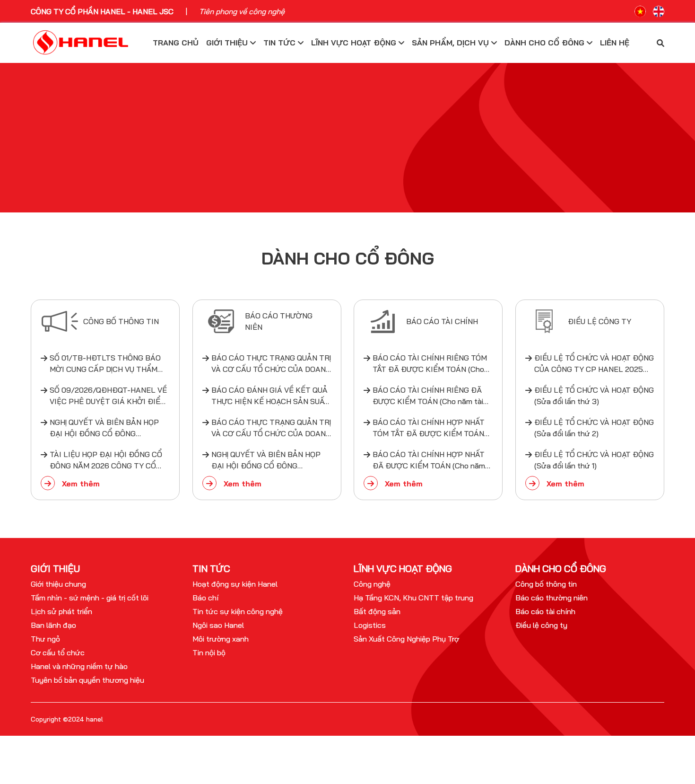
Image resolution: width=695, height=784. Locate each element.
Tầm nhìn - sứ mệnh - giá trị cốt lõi (89, 597)
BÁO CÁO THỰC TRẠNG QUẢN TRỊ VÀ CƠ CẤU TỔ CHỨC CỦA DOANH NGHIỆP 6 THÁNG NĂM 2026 (271, 364)
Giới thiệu (228, 42)
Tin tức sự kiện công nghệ (237, 611)
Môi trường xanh (220, 638)
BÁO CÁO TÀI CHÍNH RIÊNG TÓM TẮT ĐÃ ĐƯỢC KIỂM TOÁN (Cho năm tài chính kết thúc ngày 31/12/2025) (430, 364)
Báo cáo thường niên (551, 597)
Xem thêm (80, 483)
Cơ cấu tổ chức (58, 652)
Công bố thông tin (546, 584)
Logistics (370, 625)
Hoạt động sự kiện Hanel (235, 584)
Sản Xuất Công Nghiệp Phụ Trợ (406, 638)
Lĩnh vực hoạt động (355, 42)
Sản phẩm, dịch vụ (451, 42)
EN (658, 11)
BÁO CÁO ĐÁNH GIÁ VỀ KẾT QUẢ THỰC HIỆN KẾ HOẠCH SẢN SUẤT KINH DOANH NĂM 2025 (270, 396)
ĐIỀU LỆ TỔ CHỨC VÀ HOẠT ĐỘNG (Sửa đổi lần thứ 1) (594, 459)
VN (640, 11)
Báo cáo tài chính (545, 611)
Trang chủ (176, 42)
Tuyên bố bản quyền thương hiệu (87, 680)
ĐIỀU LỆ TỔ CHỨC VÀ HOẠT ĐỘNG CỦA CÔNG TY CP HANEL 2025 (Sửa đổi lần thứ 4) (594, 364)
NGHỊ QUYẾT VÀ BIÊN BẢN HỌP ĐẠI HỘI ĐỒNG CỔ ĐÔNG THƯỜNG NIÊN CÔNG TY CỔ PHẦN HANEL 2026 (104, 428)
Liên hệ (614, 42)
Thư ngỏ (45, 638)
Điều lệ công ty (541, 625)
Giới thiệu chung (58, 584)
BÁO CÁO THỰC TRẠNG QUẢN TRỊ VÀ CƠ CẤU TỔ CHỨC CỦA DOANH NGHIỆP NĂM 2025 (271, 428)
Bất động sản (377, 611)
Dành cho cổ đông (545, 42)
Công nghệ (372, 584)
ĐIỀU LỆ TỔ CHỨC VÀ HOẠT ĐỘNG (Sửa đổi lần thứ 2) (594, 427)
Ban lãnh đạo (53, 625)
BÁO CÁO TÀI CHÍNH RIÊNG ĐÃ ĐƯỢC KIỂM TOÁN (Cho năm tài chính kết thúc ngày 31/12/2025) (429, 396)
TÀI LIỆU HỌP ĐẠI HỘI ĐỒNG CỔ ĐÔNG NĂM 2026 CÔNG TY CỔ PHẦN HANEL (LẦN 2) (106, 460)
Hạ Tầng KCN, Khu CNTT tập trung (413, 597)
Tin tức (280, 42)
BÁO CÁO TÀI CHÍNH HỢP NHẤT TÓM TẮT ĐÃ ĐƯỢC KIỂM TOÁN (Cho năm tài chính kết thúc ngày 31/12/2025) (430, 428)
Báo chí (205, 597)
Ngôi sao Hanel (218, 625)
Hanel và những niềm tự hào (79, 666)
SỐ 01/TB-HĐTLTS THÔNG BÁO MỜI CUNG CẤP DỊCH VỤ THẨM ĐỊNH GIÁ (105, 364)
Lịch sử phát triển (61, 611)
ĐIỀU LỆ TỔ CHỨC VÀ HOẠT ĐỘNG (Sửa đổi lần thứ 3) (594, 395)
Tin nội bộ (209, 652)
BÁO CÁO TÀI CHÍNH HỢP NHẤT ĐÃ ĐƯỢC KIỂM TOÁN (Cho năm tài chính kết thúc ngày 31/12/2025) (429, 460)
